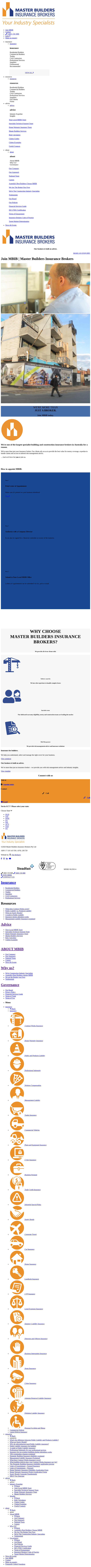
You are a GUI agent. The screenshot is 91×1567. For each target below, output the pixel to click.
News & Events (10, 962)
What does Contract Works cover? (17, 909)
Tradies (7, 892)
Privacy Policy (10, 992)
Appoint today (8, 784)
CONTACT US (8, 877)
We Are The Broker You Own (19, 187)
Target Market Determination (19, 221)
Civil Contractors (11, 896)
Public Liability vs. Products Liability (18, 911)
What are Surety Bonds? (13, 913)
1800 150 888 (13, 34)
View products (6, 759)
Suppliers (8, 894)
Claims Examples (15, 142)
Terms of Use (10, 998)
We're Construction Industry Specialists (19, 973)
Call (88, 798)
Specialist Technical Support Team (21, 124)
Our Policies (13, 202)
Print (7, 496)
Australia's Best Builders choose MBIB (19, 975)
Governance (10, 985)
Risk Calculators (14, 135)
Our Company (14, 168)
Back (13, 1009)
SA (6, 820)
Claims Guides (14, 139)
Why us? (7, 968)
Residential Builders (12, 888)
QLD (7, 814)
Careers (11, 180)
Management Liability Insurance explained (20, 919)
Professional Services (12, 898)
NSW (7, 818)
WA (6, 822)
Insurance (8, 882)
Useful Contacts (14, 146)
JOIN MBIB (7, 875)
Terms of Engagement (16, 214)
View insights (5, 771)
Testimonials (13, 195)
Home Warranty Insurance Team (20, 127)
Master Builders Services (17, 131)
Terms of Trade (10, 996)
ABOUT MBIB (12, 949)
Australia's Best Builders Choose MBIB (23, 184)
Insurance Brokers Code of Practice (21, 218)
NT (6, 828)
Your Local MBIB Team (17, 120)
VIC (6, 816)
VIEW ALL (29, 72)
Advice (6, 924)
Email (5, 802)
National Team (14, 176)
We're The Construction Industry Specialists (24, 191)
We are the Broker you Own (15, 977)
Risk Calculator (10, 938)
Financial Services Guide (17, 206)
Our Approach (14, 172)
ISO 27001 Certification (17, 210)
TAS (7, 826)
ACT (7, 824)
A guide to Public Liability (14, 915)
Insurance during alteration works (17, 917)
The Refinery (16, 855)
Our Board (12, 199)
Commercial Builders (12, 890)
